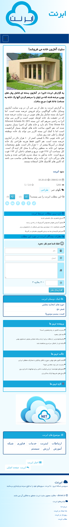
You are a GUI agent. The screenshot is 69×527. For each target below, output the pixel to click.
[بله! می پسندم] (26, 196)
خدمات (33, 443)
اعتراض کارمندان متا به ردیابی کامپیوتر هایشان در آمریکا (44, 231)
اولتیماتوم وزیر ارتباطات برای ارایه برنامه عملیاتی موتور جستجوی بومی (40, 339)
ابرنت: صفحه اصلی (17, 467)
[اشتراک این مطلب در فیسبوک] (28, 203)
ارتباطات (57, 443)
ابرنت (57, 13)
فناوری (21, 443)
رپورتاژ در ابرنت (61, 515)
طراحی (44, 190)
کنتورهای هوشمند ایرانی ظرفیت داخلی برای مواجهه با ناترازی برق (41, 369)
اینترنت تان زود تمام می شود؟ (53, 364)
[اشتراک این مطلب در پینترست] (18, 203)
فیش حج (60, 309)
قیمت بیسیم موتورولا (54, 313)
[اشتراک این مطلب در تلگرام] (34, 203)
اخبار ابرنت (33, 462)
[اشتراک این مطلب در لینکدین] (12, 203)
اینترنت (44, 443)
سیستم (35, 448)
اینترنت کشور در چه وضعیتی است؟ (52, 330)
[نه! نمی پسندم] (12, 196)
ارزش (46, 448)
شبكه (10, 443)
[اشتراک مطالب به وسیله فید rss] (7, 203)
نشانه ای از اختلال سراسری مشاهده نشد (50, 343)
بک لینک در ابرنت (60, 511)
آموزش (57, 448)
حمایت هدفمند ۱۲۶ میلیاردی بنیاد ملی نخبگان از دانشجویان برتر (41, 227)
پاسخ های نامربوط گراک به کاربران (53, 373)
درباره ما (64, 506)
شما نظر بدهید (59, 334)
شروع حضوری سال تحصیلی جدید (52, 218)
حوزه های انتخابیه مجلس (53, 304)
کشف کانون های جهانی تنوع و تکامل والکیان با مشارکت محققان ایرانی (41, 360)
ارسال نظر (55, 290)
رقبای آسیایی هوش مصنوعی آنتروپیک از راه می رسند (44, 222)
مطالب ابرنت (62, 519)
